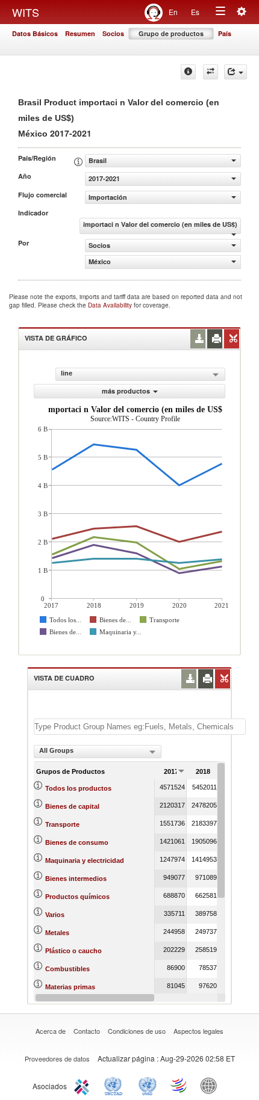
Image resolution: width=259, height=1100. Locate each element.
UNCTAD (116, 1085)
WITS (25, 12)
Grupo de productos (171, 33)
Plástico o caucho (73, 950)
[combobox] (97, 751)
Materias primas (70, 986)
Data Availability (111, 305)
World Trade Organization (179, 1085)
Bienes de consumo (76, 842)
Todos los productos (78, 788)
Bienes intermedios (76, 878)
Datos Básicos (35, 33)
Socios (113, 33)
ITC (84, 1085)
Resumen (80, 33)
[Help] (188, 71)
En (173, 12)
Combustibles (67, 968)
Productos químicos (77, 896)
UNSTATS (148, 1085)
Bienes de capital (72, 806)
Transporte (62, 824)
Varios (54, 914)
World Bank (211, 1085)
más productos (126, 390)
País (224, 33)
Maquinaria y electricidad (84, 860)
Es (195, 12)
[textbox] (140, 726)
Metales (57, 932)
